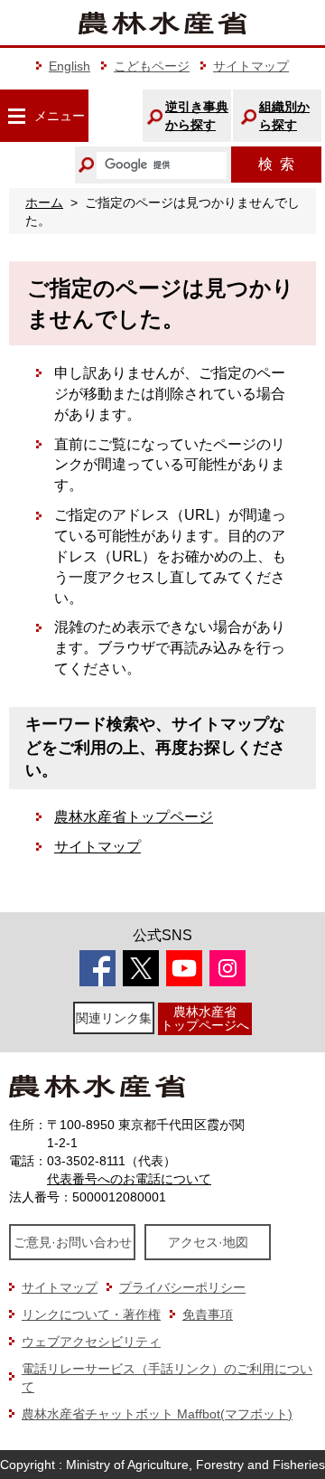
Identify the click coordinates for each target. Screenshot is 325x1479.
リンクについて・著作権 (91, 1314)
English (69, 66)
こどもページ (152, 66)
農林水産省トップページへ (205, 1018)
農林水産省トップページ (133, 816)
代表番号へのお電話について (129, 1179)
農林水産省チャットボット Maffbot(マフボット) (157, 1414)
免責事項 (207, 1314)
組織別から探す (284, 115)
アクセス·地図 (208, 1242)
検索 (276, 164)
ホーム (44, 202)
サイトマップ (251, 66)
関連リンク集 (114, 1018)
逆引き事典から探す (196, 115)
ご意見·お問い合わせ (73, 1242)
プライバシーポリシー (182, 1287)
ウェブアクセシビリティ (91, 1341)
